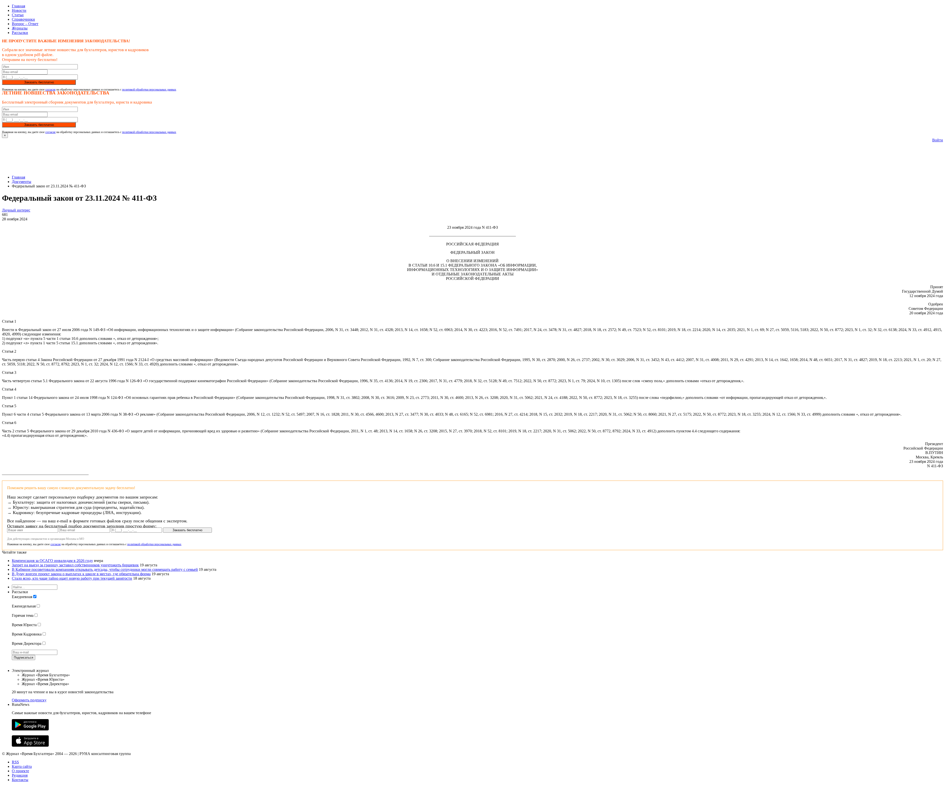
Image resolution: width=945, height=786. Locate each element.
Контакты (20, 780)
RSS (15, 762)
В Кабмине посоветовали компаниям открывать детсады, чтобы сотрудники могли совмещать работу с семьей (105, 569)
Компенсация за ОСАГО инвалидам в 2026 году (52, 561)
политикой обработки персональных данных (149, 89)
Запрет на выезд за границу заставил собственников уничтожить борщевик (75, 565)
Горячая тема (22, 615)
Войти (937, 140)
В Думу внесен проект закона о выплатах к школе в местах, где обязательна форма (81, 574)
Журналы (20, 28)
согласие (50, 89)
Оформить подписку (29, 700)
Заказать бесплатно (39, 82)
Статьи (18, 15)
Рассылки (20, 32)
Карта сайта (22, 766)
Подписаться (23, 657)
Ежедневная (22, 597)
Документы (21, 182)
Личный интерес (16, 210)
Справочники (23, 19)
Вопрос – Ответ (25, 24)
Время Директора (26, 643)
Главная (18, 6)
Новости (19, 10)
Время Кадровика (27, 634)
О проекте (20, 771)
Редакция (20, 775)
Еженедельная (24, 606)
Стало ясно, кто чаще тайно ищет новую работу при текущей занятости (72, 578)
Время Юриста (24, 625)
